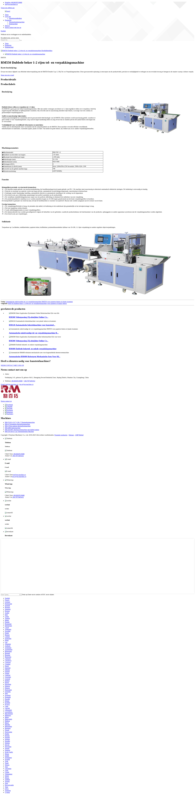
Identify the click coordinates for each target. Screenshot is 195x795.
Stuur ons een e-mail (7, 75)
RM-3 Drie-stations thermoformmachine (18, 426)
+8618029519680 (13, 2)
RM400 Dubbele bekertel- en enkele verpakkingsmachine (32, 349)
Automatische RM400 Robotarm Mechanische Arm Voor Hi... (34, 356)
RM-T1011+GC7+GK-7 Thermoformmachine (20, 422)
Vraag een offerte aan (8, 8)
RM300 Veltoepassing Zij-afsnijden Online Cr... (28, 317)
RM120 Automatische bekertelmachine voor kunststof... (32, 325)
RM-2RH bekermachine (12, 428)
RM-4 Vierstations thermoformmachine (17, 424)
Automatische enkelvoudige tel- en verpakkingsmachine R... (34, 333)
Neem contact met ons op (13, 27)
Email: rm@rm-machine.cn (9, 384)
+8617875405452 (29, 381)
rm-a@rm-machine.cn (26, 384)
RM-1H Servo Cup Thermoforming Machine (19, 431)
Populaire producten (60, 435)
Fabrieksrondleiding (15, 18)
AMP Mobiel (79, 435)
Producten (8, 20)
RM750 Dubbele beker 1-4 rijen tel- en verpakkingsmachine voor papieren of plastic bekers (37, 303)
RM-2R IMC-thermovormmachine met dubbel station (22, 430)
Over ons (8, 16)
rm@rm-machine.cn (11, 4)
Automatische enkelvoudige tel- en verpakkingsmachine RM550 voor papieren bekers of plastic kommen (39, 302)
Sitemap (71, 435)
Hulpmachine (13, 24)
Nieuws (7, 26)
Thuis (7, 15)
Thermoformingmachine (16, 22)
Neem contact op (6, 401)
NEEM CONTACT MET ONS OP (12, 365)
